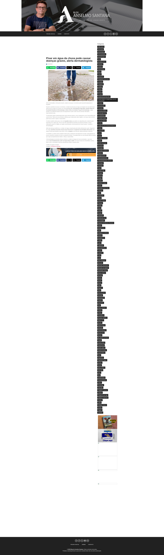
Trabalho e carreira (102, 390)
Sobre (59, 33)
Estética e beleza (102, 183)
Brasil (99, 71)
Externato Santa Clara (103, 188)
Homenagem (101, 220)
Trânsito (100, 392)
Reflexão (100, 327)
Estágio (100, 178)
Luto (99, 258)
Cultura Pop (101, 130)
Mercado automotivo (103, 265)
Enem (99, 168)
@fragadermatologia (55, 146)
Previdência (101, 315)
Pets (99, 305)
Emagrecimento (102, 155)
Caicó (99, 74)
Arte (99, 59)
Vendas (100, 407)
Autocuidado (101, 69)
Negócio (100, 287)
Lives (99, 255)
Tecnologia (100, 385)
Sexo (99, 372)
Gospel (99, 213)
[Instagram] (105, 34)
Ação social (101, 46)
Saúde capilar (101, 347)
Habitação (100, 215)
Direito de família (102, 143)
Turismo (100, 400)
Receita (100, 322)
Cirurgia (100, 94)
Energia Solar (101, 170)
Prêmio (99, 312)
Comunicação (101, 105)
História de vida (102, 218)
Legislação (100, 245)
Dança (99, 135)
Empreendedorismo (102, 158)
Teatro (99, 382)
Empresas (100, 165)
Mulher (99, 277)
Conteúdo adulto (102, 118)
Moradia (100, 275)
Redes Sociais (101, 325)
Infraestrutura (101, 228)
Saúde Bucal (101, 345)
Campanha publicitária (103, 79)
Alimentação (101, 51)
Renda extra (101, 332)
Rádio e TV (100, 320)
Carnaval (100, 81)
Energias (100, 173)
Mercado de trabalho (103, 268)
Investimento (101, 238)
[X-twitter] (111, 34)
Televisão (100, 387)
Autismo (100, 66)
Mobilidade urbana (102, 270)
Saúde (99, 340)
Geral (99, 208)
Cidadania (100, 84)
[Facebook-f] (108, 34)
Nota (99, 290)
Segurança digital (102, 360)
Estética (100, 180)
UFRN (99, 402)
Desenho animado (102, 138)
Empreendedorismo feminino (105, 160)
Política (100, 310)
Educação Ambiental (103, 150)
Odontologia (101, 297)
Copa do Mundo (102, 120)
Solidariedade (101, 377)
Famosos (100, 190)
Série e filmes (101, 367)
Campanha (100, 76)
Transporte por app (102, 395)
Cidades (100, 86)
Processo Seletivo (102, 317)
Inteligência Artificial (103, 233)
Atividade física (101, 61)
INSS (99, 230)
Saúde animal (101, 342)
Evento (99, 185)
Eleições (100, 153)
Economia (100, 145)
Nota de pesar (101, 292)
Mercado (100, 263)
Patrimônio (100, 302)
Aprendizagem (101, 56)
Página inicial (50, 33)
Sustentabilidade (102, 380)
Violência (100, 412)
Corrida (100, 123)
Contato (66, 33)
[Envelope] (116, 34)
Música (99, 282)
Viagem (100, 410)
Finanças (100, 203)
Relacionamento (102, 330)
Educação (100, 148)
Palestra (100, 300)
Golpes (99, 210)
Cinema (100, 91)
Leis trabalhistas (102, 248)
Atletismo (100, 64)
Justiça (99, 240)
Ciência (100, 89)
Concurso (100, 108)
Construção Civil (102, 113)
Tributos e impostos (103, 397)
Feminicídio (100, 195)
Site (99, 375)
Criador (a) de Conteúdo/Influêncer (106, 125)
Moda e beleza (101, 273)
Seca (99, 355)
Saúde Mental (101, 352)
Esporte (100, 175)
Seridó (99, 365)
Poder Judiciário (102, 307)
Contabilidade (101, 115)
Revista (100, 335)
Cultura (100, 128)
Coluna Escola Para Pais (104, 96)
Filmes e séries (101, 200)
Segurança (100, 357)
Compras (100, 103)
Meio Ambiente (101, 260)
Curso (99, 133)
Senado (100, 362)
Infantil (99, 225)
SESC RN (100, 370)
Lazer (99, 243)
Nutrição (100, 295)
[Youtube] (113, 34)
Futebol (100, 205)
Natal (99, 285)
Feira (99, 193)
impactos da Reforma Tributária (105, 223)
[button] (51, 67)
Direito (99, 140)
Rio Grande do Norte (103, 337)
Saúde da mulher (102, 350)
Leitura (99, 250)
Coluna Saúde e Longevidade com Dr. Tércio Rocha (107, 100)
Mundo (99, 280)
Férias (99, 198)
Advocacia (100, 49)
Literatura (100, 253)
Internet (100, 235)
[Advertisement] (71, 47)
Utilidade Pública (102, 405)
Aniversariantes (101, 54)
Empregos (100, 163)
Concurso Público (102, 110)
